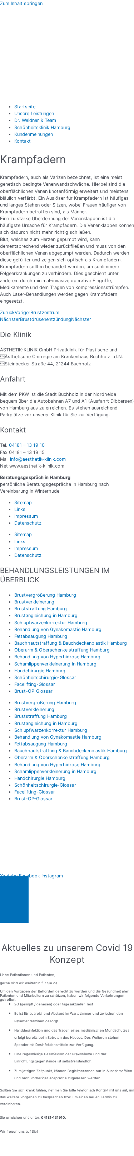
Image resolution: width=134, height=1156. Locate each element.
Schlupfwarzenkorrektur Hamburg (50, 622)
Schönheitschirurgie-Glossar (45, 677)
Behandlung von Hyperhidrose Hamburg (57, 656)
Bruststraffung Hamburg (40, 608)
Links (19, 509)
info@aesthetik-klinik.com (38, 459)
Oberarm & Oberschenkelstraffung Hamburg (62, 650)
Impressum (26, 516)
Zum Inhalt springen (21, 3)
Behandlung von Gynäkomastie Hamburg (57, 629)
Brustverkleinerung (34, 602)
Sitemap (23, 502)
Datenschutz (27, 523)
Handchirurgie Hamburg (39, 670)
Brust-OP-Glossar (33, 691)
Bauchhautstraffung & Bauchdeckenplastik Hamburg (70, 643)
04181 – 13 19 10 (27, 445)
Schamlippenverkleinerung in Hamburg (55, 664)
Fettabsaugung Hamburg (40, 636)
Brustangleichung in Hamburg (46, 615)
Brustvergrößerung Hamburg (45, 595)
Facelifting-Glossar (34, 684)
